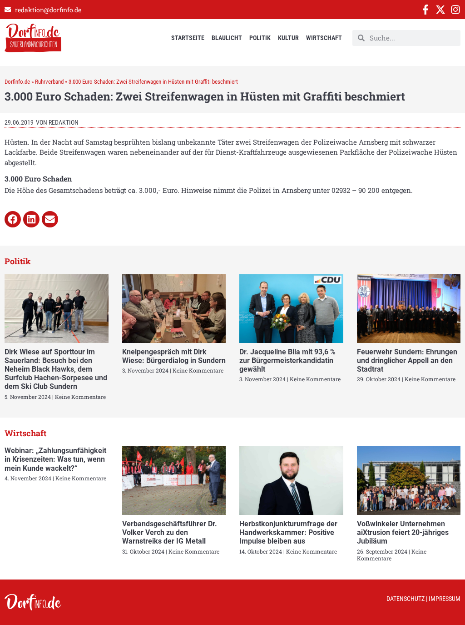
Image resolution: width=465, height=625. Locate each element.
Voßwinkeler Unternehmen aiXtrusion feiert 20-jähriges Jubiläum (403, 532)
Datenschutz (405, 598)
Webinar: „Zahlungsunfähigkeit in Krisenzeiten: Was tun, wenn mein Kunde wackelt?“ (55, 459)
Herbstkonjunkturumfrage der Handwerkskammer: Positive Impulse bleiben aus (288, 532)
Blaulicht (227, 37)
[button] (13, 219)
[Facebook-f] (425, 10)
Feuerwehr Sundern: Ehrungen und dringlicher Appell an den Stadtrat (407, 360)
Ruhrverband (49, 81)
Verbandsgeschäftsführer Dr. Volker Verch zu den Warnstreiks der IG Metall (169, 532)
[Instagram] (455, 10)
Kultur (288, 37)
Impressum (444, 598)
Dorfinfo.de (17, 81)
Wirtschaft (324, 37)
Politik (260, 37)
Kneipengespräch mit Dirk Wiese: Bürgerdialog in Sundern (174, 356)
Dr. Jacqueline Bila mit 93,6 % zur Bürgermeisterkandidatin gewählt (287, 360)
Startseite (187, 37)
